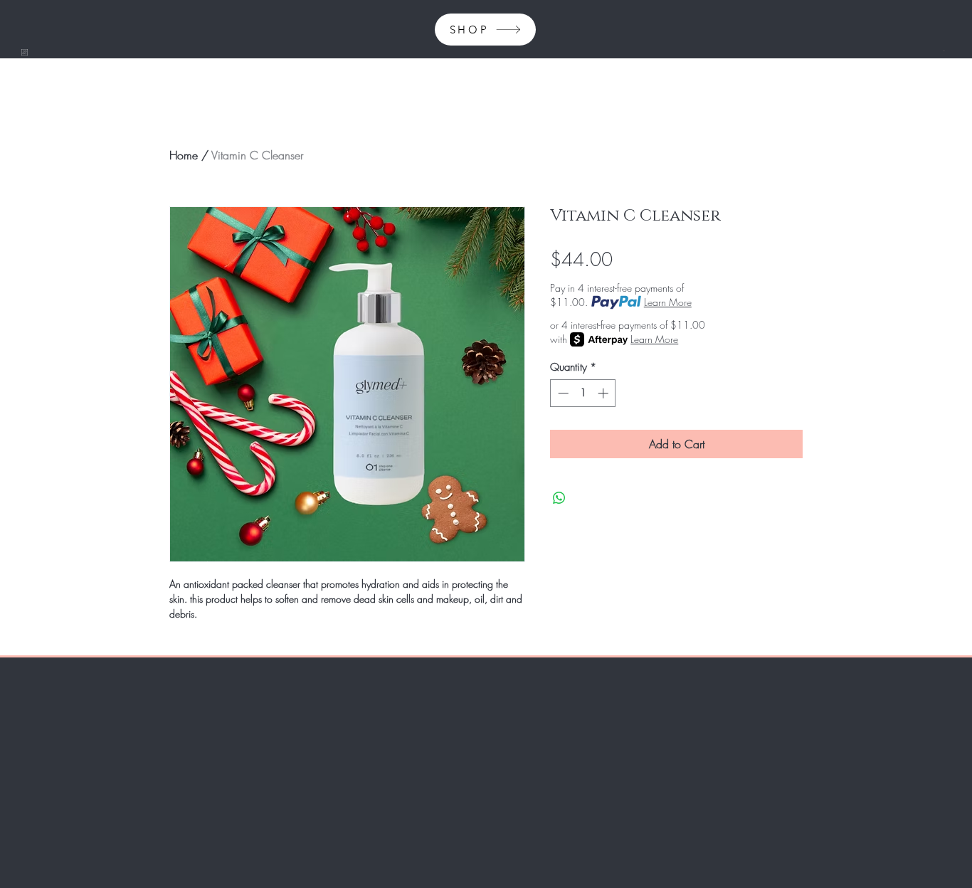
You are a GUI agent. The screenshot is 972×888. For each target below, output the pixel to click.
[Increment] (604, 393)
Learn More (668, 302)
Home (183, 155)
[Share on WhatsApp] (559, 498)
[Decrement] (561, 393)
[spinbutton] (583, 393)
